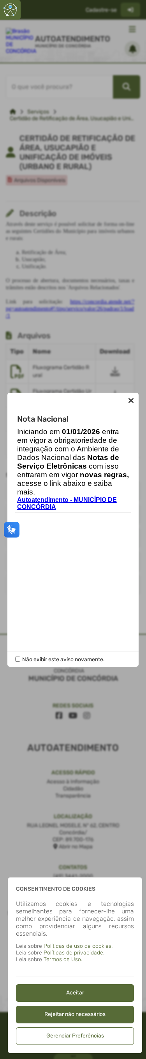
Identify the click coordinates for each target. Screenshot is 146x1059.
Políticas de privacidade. (74, 952)
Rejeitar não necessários (75, 1014)
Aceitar (75, 992)
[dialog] (75, 965)
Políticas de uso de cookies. (78, 946)
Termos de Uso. (63, 959)
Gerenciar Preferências (75, 1035)
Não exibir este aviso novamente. (63, 659)
